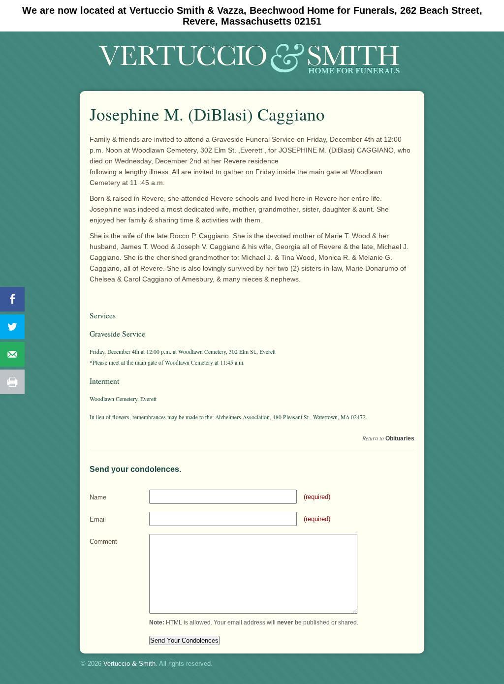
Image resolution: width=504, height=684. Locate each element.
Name (98, 497)
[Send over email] (12, 354)
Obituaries (399, 438)
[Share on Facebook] (12, 299)
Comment (103, 541)
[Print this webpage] (12, 382)
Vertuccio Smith (129, 663)
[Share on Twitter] (12, 326)
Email (98, 519)
